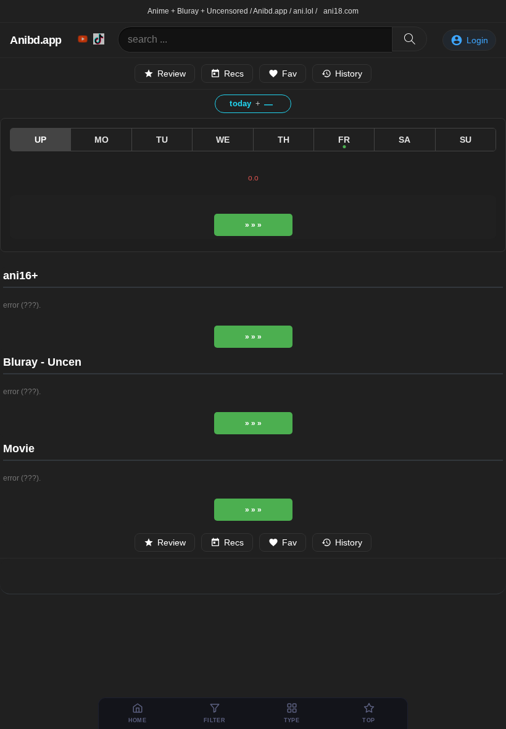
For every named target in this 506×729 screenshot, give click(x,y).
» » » (253, 225)
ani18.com (341, 11)
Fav (289, 73)
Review (171, 73)
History (348, 73)
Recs (234, 73)
